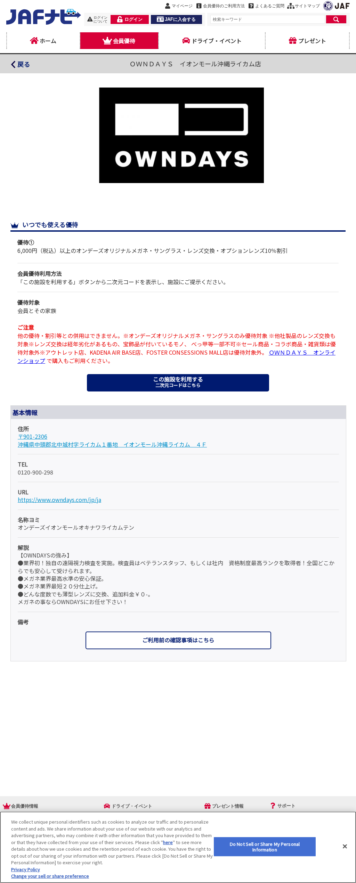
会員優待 (124, 40)
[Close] (345, 846)
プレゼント (312, 40)
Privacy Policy (25, 869)
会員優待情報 (24, 806)
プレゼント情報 (228, 806)
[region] (178, 847)
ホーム (48, 40)
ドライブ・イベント (217, 40)
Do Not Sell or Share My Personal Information (265, 847)
